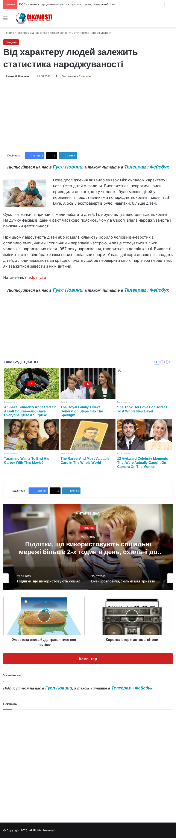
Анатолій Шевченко (18, 76)
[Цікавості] (34, 18)
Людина (22, 32)
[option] (88, 547)
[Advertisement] (88, 115)
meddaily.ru (35, 277)
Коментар (88, 659)
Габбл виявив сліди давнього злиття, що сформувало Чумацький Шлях (68, 4)
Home (9, 32)
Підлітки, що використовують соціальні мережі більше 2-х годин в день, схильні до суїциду (88, 551)
